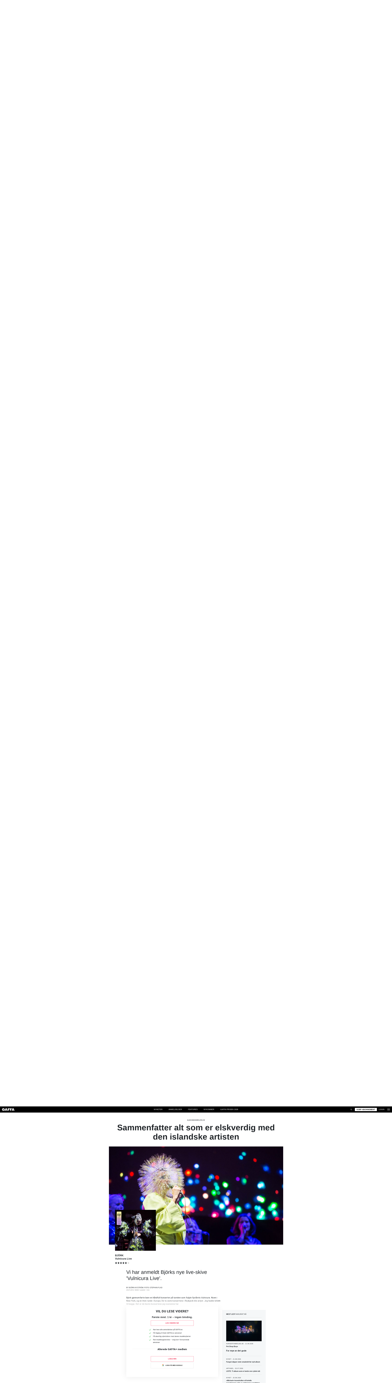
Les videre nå (172, 1323)
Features (193, 1109)
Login (381, 1109)
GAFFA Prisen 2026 (229, 1109)
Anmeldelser (175, 1109)
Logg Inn (172, 1359)
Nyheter (158, 1109)
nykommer (209, 1109)
